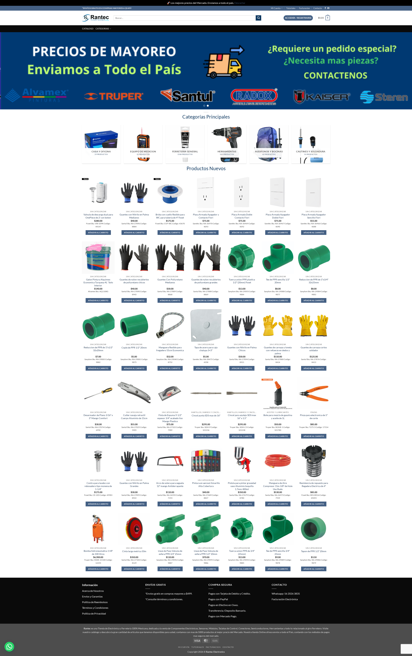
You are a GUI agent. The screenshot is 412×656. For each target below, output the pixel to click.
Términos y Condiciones (95, 607)
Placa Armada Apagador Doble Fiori (278, 216)
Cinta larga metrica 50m (134, 551)
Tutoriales (290, 8)
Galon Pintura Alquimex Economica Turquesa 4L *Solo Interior (98, 282)
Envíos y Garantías (92, 596)
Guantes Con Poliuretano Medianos (170, 281)
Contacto (317, 8)
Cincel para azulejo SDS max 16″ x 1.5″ (242, 417)
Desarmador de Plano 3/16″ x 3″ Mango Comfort (98, 417)
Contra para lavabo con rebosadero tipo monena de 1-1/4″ (98, 486)
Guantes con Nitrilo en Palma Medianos (134, 216)
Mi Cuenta (276, 8)
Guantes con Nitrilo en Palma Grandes (134, 484)
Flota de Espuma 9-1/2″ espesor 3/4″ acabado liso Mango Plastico (170, 418)
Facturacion (304, 8)
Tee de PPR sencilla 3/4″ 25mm (278, 552)
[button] (298, 18)
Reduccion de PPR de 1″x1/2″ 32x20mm (98, 349)
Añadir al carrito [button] (98, 232)
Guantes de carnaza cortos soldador (314, 349)
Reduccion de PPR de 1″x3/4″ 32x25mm (313, 281)
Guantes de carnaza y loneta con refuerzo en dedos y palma (278, 350)
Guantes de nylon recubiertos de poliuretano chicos (134, 281)
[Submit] (258, 18)
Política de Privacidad (94, 613)
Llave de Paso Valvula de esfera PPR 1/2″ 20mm (206, 552)
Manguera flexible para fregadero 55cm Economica (170, 349)
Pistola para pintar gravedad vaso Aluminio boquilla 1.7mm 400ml (242, 486)
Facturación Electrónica (285, 599)
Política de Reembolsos (95, 602)
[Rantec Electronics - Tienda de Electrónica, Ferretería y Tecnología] (95, 18)
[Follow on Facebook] (325, 8)
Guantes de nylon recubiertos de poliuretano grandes (206, 281)
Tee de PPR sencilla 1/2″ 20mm (278, 281)
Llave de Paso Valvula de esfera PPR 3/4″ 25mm (170, 552)
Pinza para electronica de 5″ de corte (314, 417)
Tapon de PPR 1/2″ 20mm (313, 551)
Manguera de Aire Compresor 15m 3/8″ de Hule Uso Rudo (277, 486)
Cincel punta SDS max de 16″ (206, 415)
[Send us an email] (328, 8)
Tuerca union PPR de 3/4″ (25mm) (242, 552)
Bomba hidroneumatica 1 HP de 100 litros (98, 552)
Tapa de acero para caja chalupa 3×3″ (205, 349)
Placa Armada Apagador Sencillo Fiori (314, 216)
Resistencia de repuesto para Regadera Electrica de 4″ (314, 484)
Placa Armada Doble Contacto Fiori (242, 216)
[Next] (400, 71)
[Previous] (12, 71)
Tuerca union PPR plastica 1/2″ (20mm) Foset (242, 281)
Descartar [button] (239, 2)
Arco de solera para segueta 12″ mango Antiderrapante (170, 484)
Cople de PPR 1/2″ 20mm (134, 347)
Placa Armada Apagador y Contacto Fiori (206, 216)
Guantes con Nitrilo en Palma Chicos (242, 349)
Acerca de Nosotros (93, 590)
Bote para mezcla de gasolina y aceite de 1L (277, 417)
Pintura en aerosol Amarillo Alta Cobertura (206, 484)
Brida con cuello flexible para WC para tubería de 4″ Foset (170, 216)
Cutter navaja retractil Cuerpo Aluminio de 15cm (134, 417)
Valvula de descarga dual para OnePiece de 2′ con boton (98, 216)
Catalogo (87, 28)
